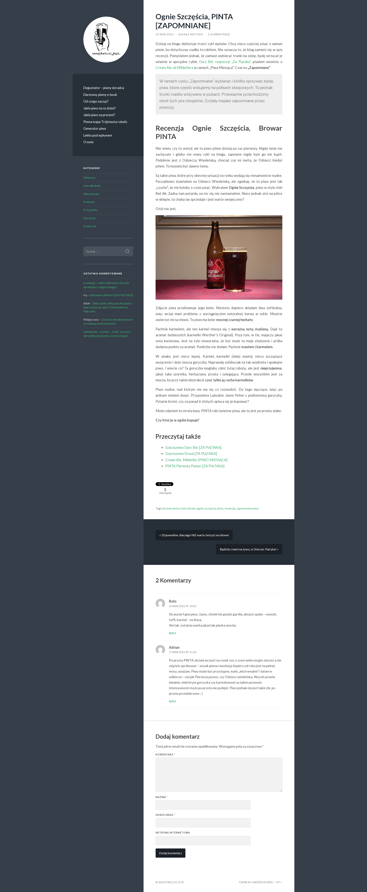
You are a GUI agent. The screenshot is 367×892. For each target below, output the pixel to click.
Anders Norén (262, 882)
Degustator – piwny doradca (103, 88)
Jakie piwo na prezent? (99, 115)
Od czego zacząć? (96, 101)
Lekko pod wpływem (97, 135)
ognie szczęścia (206, 508)
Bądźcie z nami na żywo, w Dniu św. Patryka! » (249, 549)
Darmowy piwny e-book (100, 95)
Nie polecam (91, 194)
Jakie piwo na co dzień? (99, 108)
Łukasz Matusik (190, 34)
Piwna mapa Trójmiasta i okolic (105, 122)
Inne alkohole (92, 185)
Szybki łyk (89, 226)
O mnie (88, 142)
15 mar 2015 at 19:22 (182, 606)
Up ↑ (279, 882)
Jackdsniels (90, 331)
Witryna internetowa (173, 832)
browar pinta (171, 508)
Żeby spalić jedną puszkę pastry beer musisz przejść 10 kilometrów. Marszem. (107, 307)
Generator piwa (94, 128)
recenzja (230, 508)
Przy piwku (90, 210)
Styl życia (89, 218)
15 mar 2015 (165, 34)
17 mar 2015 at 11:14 (182, 652)
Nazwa (162, 797)
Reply (172, 633)
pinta (220, 508)
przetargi (89, 283)
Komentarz (165, 754)
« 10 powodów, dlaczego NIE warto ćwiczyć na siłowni (194, 535)
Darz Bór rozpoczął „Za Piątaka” (225, 62)
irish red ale (187, 508)
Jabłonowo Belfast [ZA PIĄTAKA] (111, 295)
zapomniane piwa (247, 508)
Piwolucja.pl (174, 882)
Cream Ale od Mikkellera (174, 68)
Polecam (89, 202)
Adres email (165, 814)
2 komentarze (219, 34)
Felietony (89, 177)
